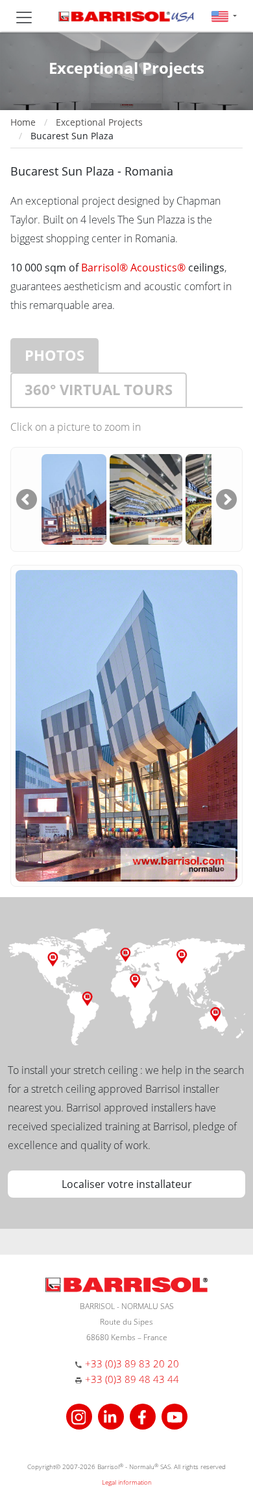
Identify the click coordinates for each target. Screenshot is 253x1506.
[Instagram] (81, 1415)
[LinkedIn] (112, 1415)
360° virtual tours (99, 389)
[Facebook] (144, 1415)
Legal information (127, 1482)
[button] (224, 16)
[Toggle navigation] (24, 17)
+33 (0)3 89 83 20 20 (132, 1363)
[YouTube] (174, 1415)
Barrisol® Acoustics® (133, 267)
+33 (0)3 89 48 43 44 (132, 1379)
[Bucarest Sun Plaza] (74, 498)
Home (23, 122)
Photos (54, 355)
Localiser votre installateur (127, 1184)
